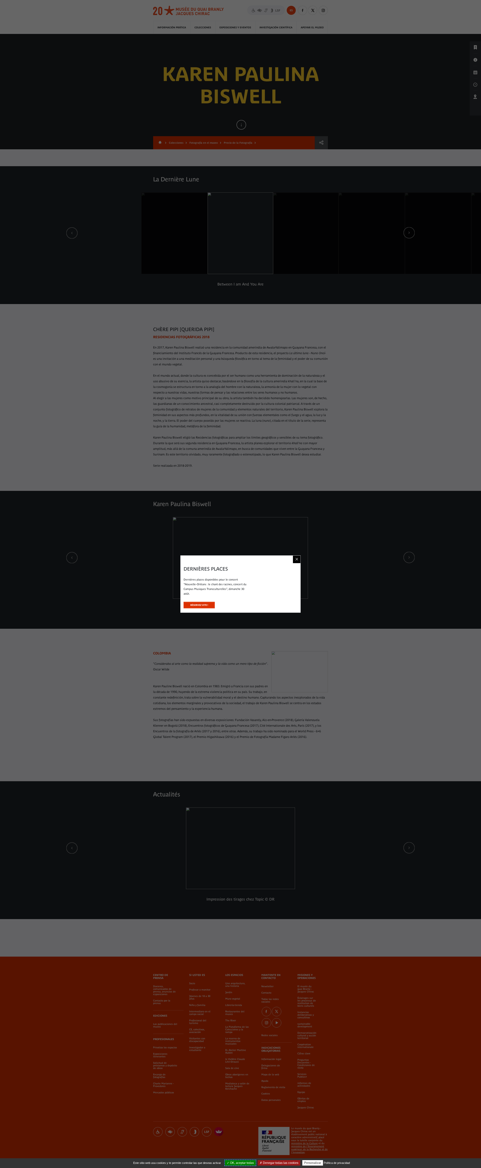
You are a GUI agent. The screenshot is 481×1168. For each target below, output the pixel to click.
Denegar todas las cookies (280, 1162)
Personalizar (312, 1162)
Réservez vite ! (199, 604)
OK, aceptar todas (241, 1162)
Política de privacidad (337, 1162)
